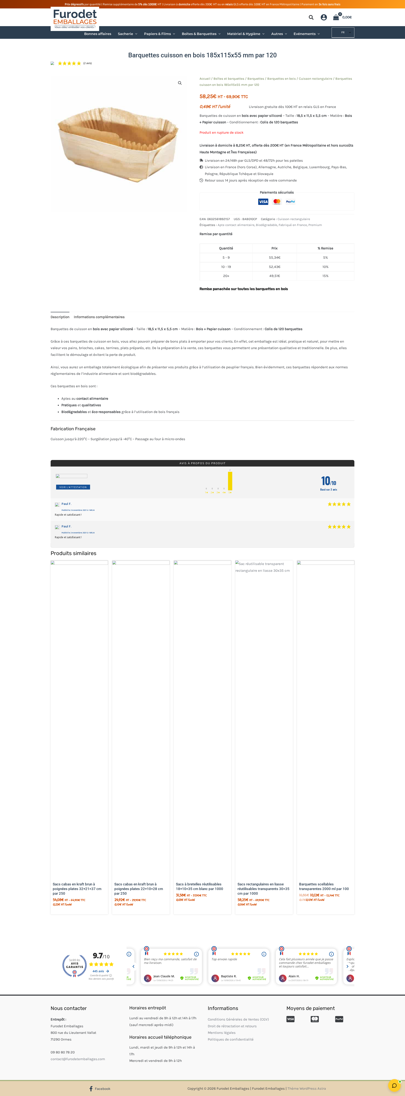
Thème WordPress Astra (307, 1088)
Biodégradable (266, 225)
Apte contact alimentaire (236, 225)
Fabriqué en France (293, 225)
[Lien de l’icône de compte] (323, 17)
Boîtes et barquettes (228, 79)
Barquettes (255, 79)
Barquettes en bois (281, 79)
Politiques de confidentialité (231, 1039)
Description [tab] (60, 317)
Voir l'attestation (73, 487)
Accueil (205, 79)
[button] (311, 18)
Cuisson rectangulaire (315, 79)
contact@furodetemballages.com (78, 1059)
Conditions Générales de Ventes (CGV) (238, 1019)
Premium (315, 225)
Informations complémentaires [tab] (99, 317)
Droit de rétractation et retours (232, 1026)
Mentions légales (222, 1032)
